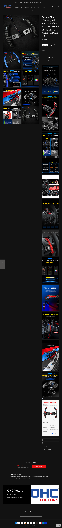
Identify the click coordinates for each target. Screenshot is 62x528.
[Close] (46, 254)
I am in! (39, 267)
